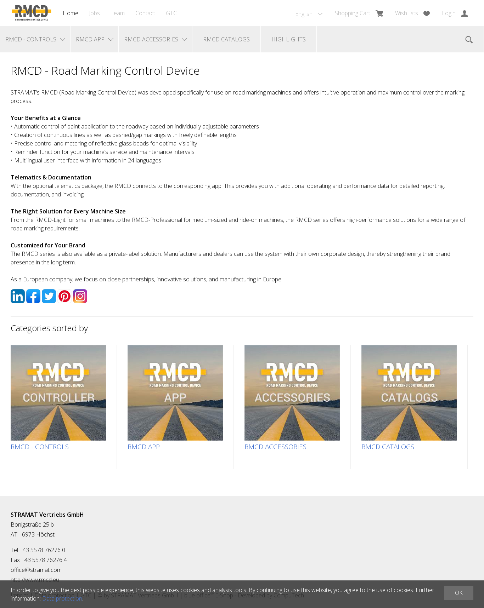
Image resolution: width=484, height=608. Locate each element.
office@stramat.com (36, 570)
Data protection (62, 598)
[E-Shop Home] (31, 13)
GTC (171, 13)
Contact (145, 13)
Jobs (94, 13)
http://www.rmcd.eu (35, 580)
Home (70, 13)
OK (459, 593)
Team (118, 13)
